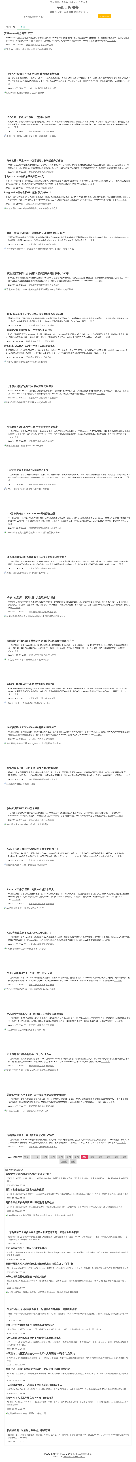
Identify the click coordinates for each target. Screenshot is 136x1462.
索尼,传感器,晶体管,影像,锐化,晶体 (43, 1146)
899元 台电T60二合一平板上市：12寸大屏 (29, 973)
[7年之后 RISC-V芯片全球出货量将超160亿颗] (26, 659)
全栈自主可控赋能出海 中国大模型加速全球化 (30, 1325)
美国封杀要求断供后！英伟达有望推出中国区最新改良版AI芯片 (40, 640)
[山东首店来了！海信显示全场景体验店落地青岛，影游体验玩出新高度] (40, 1215)
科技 (71, 11)
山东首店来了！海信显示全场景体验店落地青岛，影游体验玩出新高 (43, 1232)
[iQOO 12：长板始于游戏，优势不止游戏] (24, 92)
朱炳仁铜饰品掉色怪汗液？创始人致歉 (26, 1276)
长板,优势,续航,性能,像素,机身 (41, 131)
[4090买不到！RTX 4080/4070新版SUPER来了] (27, 702)
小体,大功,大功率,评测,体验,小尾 (42, 88)
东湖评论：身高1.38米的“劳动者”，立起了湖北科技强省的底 (38, 1369)
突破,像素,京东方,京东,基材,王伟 (39, 44)
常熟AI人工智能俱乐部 (81, 1453)
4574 (68, 1156)
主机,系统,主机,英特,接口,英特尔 (39, 187)
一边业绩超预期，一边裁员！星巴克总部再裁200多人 (34, 1384)
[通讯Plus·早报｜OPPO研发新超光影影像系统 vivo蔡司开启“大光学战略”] (39, 289)
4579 (107, 1156)
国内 (52, 2)
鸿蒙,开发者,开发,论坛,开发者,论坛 (40, 341)
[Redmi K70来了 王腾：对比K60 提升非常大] (25, 864)
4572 (52, 1156)
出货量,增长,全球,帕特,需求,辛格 (42, 568)
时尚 (66, 2)
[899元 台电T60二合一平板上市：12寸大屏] (25, 948)
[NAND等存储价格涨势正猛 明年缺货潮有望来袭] (27, 401)
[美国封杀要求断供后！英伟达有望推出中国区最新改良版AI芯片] (35, 615)
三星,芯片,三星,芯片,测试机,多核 (42, 244)
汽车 (80, 2)
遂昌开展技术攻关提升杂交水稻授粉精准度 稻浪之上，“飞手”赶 (39, 1263)
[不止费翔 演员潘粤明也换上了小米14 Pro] (24, 1029)
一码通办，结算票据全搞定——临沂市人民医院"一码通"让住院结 (40, 1353)
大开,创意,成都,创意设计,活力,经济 (43, 611)
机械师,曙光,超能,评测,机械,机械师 (43, 397)
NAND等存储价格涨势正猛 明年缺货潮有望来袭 (32, 426)
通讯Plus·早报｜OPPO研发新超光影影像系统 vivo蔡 (35, 314)
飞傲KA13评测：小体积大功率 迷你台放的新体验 (33, 73)
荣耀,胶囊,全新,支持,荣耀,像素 (41, 1106)
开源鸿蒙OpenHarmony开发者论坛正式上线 (28, 330)
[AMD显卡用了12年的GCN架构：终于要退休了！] (28, 824)
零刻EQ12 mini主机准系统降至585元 (24, 176)
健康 (85, 2)
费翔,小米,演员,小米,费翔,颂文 (41, 1065)
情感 (71, 2)
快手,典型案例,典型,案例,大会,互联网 (44, 284)
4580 (115, 1156)
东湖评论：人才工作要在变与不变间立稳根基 (29, 1397)
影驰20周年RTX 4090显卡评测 (23, 808)
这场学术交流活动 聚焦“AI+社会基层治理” (28, 1174)
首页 (26, 1156)
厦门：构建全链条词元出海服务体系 (25, 1189)
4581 (123, 1156)
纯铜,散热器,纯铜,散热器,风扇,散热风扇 (45, 527)
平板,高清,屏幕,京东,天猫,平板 (38, 357)
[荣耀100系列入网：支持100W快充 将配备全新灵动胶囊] (31, 1069)
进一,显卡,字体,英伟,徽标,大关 (41, 738)
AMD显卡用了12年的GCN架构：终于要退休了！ (33, 849)
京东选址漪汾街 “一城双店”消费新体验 (26, 1248)
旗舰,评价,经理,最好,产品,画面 (41, 1025)
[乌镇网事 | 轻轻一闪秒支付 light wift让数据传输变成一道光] (32, 743)
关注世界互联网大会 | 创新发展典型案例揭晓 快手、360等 (38, 273)
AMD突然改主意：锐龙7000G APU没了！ (29, 932)
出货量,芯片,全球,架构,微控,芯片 (42, 698)
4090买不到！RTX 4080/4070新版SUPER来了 (31, 727)
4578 (99, 1156)
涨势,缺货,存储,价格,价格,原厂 (41, 441)
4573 (60, 1156)
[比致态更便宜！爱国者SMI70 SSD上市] (23, 445)
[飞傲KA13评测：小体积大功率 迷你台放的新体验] (28, 48)
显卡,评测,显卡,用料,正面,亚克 (41, 819)
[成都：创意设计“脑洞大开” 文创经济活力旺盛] (26, 572)
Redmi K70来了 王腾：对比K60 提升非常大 (30, 889)
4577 (92, 1156)
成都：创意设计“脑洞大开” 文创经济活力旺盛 (31, 597)
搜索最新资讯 (104, 16)
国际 (57, 2)
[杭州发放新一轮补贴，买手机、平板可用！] (27, 1413)
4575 (76, 1156)
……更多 (111, 40)
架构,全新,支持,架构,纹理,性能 (38, 203)
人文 (76, 2)
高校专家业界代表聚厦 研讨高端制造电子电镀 (30, 1202)
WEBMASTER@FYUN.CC (74, 1456)
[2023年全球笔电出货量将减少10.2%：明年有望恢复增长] (32, 532)
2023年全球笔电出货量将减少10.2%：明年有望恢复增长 (37, 557)
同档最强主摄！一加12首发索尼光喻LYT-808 (30, 1135)
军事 (66, 11)
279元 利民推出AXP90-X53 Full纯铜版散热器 (31, 513)
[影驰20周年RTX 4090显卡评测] (19, 783)
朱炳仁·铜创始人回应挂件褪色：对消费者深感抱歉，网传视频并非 (42, 1309)
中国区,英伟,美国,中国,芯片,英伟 (42, 655)
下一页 (64, 1161)
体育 (52, 11)
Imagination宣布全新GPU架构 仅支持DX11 (27, 192)
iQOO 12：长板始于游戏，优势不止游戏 (28, 117)
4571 (44, 1156)
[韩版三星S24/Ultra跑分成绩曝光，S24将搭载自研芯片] (30, 208)
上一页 (35, 1156)
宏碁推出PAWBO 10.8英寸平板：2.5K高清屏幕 (29, 345)
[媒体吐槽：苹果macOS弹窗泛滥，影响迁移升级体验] (30, 135)
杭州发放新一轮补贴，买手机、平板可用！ (29, 1430)
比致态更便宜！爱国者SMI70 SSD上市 (27, 470)
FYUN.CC (61, 1453)
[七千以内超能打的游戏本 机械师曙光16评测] (26, 361)
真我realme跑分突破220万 (18, 33)
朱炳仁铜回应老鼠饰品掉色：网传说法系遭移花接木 (33, 1337)
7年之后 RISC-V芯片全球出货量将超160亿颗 (30, 684)
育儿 (85, 11)
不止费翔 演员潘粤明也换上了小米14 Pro (29, 1054)
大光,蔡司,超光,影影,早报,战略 (41, 325)
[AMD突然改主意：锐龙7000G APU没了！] (25, 907)
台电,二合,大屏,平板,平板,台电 (41, 984)
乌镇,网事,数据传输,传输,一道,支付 (43, 779)
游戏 (76, 11)
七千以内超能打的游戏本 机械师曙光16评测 (30, 386)
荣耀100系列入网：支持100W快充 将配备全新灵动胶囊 (36, 1094)
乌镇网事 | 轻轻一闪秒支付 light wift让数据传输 (32, 768)
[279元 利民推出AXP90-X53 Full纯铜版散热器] (26, 488)
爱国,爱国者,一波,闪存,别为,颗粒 (42, 484)
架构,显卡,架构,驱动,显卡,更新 (41, 860)
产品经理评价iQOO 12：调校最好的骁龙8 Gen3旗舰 (35, 1013)
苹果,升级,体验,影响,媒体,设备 (41, 172)
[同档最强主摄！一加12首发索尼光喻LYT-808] (26, 1110)
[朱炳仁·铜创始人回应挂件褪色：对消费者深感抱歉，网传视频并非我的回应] (42, 1291)
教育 (80, 11)
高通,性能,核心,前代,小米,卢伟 (41, 903)
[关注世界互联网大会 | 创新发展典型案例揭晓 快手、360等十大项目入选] (39, 248)
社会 (61, 2)
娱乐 (57, 11)
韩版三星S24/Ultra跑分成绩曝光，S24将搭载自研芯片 (36, 233)
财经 (61, 11)
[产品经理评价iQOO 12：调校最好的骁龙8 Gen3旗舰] (30, 988)
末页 (73, 1161)
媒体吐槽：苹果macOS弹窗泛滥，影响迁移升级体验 (35, 160)
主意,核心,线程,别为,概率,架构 (41, 944)
